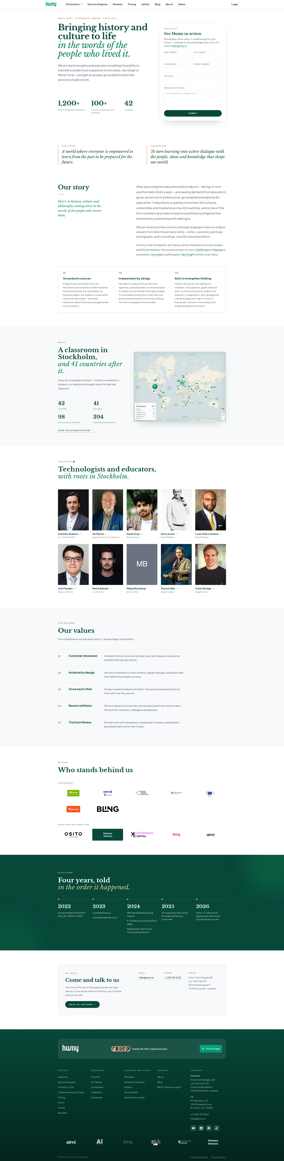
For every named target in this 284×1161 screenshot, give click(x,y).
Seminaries (97, 1097)
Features (62, 1076)
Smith (199, 249)
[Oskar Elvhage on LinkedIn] (213, 588)
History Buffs (131, 1092)
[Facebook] (209, 1128)
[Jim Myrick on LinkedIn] (106, 533)
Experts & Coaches (134, 1097)
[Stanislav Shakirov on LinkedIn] (80, 533)
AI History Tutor (66, 1087)
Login (234, 4)
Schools (95, 1076)
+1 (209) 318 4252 (200, 1114)
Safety (145, 4)
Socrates (157, 254)
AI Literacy (96, 1082)
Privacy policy (218, 1157)
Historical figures (98, 4)
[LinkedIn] (201, 1128)
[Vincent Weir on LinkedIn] (177, 588)
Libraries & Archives (134, 1082)
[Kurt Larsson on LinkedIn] (177, 533)
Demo (181, 4)
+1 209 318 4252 (172, 977)
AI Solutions (73, 4)
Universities (97, 1087)
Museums (129, 1076)
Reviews (118, 4)
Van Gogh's (188, 254)
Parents (128, 1087)
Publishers (96, 1092)
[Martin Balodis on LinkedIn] (110, 588)
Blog (157, 4)
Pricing (132, 4)
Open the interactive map (76, 430)
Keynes (218, 249)
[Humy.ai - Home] (51, 4)
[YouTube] (193, 1128)
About (169, 4)
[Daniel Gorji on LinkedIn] (142, 533)
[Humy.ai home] (70, 1049)
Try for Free (213, 1048)
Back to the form (82, 1004)
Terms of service (199, 1157)
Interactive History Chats (71, 1092)
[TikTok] (217, 1128)
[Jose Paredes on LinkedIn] (75, 588)
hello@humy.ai (179, 45)
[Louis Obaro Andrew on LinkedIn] (220, 533)
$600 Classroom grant (169, 1087)
